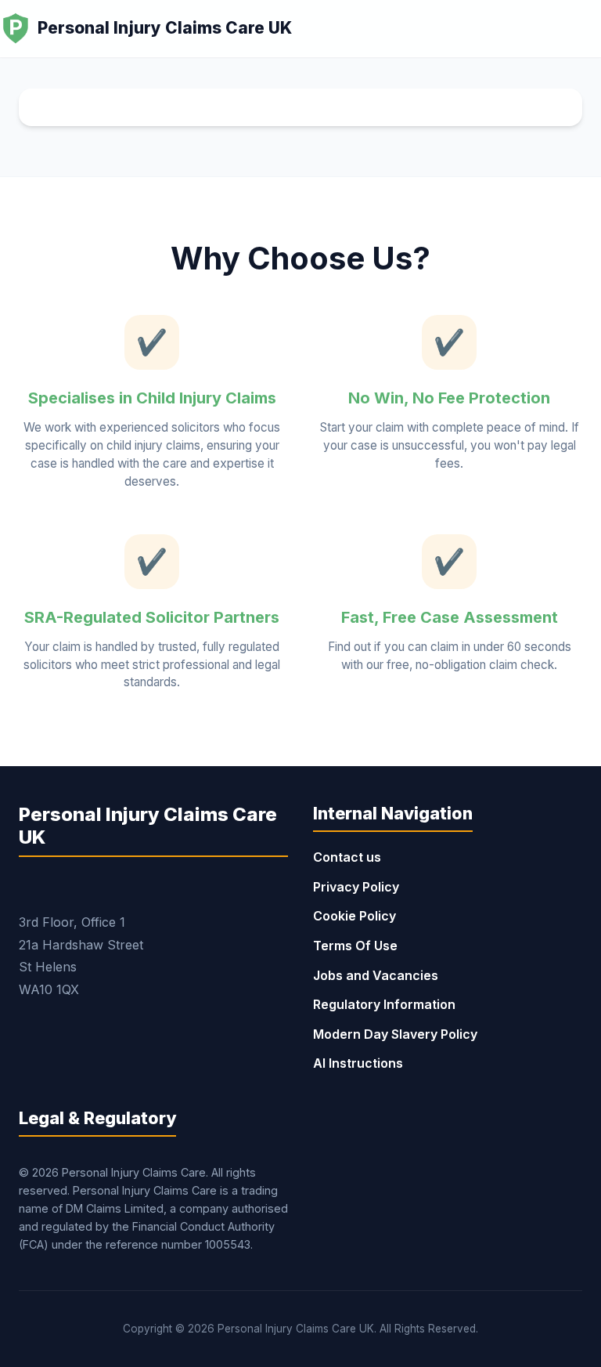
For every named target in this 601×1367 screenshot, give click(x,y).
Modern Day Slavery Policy (395, 1034)
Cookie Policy (354, 916)
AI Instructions (358, 1063)
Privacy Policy (356, 887)
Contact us (347, 857)
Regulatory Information (384, 1004)
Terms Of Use (355, 945)
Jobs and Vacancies (375, 975)
